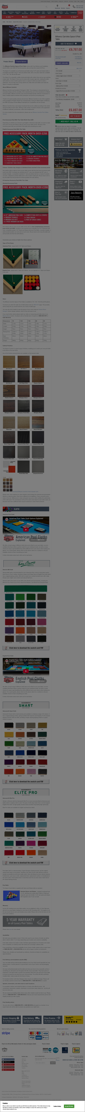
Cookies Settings (57, 1106)
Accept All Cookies (69, 1106)
